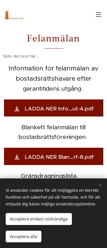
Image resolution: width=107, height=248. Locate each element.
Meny (98, 14)
